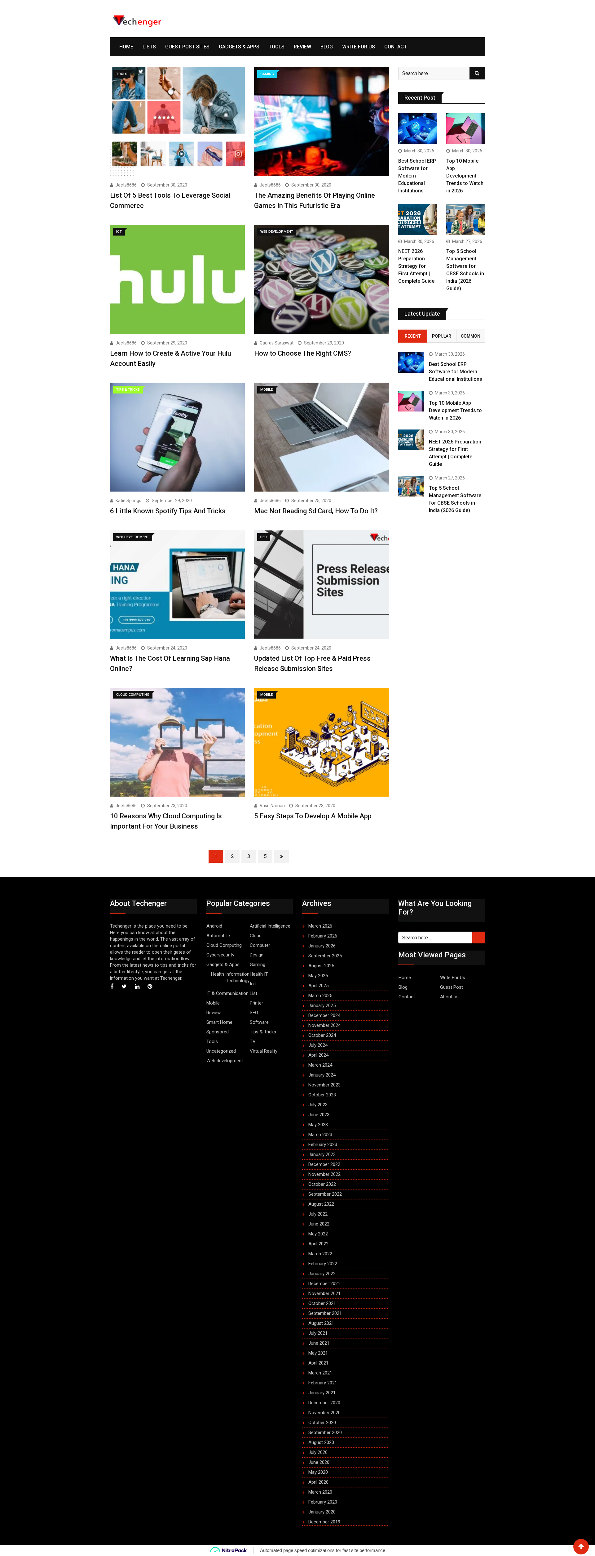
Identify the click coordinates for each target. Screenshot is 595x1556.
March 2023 (320, 1134)
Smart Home (219, 1022)
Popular (441, 336)
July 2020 (318, 1452)
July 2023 (318, 1105)
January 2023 (322, 1154)
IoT (253, 984)
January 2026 (322, 946)
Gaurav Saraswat (276, 342)
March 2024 (320, 1065)
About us (449, 997)
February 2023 (322, 1144)
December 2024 (324, 1015)
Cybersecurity (220, 955)
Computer (260, 945)
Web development (224, 1061)
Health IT (259, 974)
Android (214, 926)
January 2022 (322, 1273)
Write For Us (358, 47)
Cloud (256, 935)
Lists (149, 47)
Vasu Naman (272, 805)
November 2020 (324, 1412)
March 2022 (320, 1254)
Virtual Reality (263, 1051)
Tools (276, 47)
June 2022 (318, 1224)
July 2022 (318, 1214)
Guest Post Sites (187, 47)
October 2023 (322, 1095)
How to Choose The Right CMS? (302, 353)
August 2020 (321, 1442)
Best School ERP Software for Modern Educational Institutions (455, 371)
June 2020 (318, 1462)
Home (126, 47)
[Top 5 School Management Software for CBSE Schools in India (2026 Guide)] (465, 219)
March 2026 (320, 926)
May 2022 (318, 1234)
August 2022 (321, 1204)
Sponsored (217, 1032)
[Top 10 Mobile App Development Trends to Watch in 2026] (465, 128)
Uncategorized (221, 1051)
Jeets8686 (126, 184)
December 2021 (324, 1283)
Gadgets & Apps (239, 47)
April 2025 (318, 985)
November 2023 (324, 1085)
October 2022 (322, 1184)
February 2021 (322, 1383)
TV (253, 1041)
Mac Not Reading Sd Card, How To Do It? (316, 511)
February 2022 (322, 1263)
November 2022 (324, 1174)
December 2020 (324, 1402)
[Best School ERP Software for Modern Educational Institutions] (417, 128)
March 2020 (320, 1492)
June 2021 (318, 1343)
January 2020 (322, 1512)
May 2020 (318, 1472)
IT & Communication (227, 993)
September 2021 (325, 1313)
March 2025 (320, 995)
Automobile (218, 935)
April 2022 (318, 1244)
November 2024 (324, 1025)
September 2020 (325, 1432)
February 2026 (322, 936)
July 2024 (318, 1045)
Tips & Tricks (263, 1032)
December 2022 (324, 1164)
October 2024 (322, 1035)
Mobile (213, 1003)
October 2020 (322, 1422)
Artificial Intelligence (270, 926)
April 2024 (318, 1055)
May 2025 (318, 975)
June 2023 (318, 1115)
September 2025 (325, 956)
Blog (326, 47)
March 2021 (320, 1373)
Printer (256, 1003)
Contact (395, 47)
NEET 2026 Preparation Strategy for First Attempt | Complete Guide (416, 266)
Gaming (257, 964)
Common (470, 336)
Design (256, 955)
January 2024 (322, 1075)
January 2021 (322, 1393)
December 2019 (324, 1522)
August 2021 (321, 1323)
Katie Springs (128, 500)
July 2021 (318, 1333)
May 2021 (318, 1353)
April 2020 (318, 1482)
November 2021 (324, 1293)
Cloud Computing (224, 945)
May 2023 (318, 1124)
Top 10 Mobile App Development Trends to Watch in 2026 (464, 176)
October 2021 (322, 1303)
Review (302, 47)
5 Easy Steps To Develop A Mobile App (313, 816)
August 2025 (321, 966)
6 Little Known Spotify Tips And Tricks (168, 511)
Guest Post (451, 987)
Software (259, 1022)
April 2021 (318, 1363)
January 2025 (322, 1005)
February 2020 (322, 1502)
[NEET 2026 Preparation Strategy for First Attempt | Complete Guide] (417, 219)
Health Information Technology (230, 977)
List (253, 993)
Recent (413, 336)
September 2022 (325, 1194)
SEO (254, 1012)
